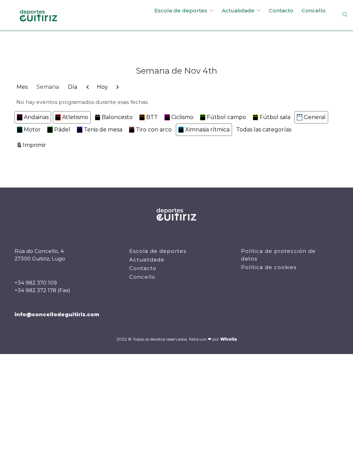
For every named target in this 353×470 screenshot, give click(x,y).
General (315, 117)
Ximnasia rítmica (207, 129)
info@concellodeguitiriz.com (56, 314)
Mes (22, 87)
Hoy (102, 87)
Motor (32, 129)
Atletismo (75, 117)
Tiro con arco (154, 129)
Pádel (62, 129)
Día (72, 87)
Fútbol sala (275, 117)
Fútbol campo (226, 117)
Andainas (36, 117)
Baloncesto (117, 117)
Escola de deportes (180, 10)
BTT (152, 117)
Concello (314, 10)
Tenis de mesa (103, 129)
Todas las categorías (263, 129)
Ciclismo (182, 117)
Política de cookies (268, 267)
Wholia (228, 339)
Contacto (281, 10)
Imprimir (35, 144)
